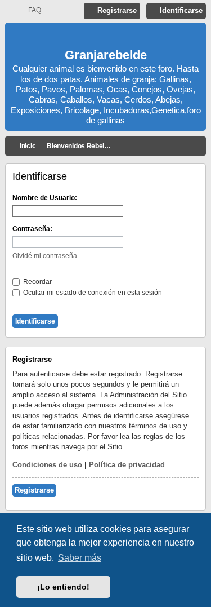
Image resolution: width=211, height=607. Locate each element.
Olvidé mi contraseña (44, 256)
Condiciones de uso (47, 464)
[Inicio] (105, 37)
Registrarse (34, 490)
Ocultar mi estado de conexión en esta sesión (91, 292)
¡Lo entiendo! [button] (63, 586)
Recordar (36, 282)
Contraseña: (32, 229)
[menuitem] (29, 10)
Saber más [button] (79, 557)
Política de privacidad (127, 464)
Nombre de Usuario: (44, 198)
